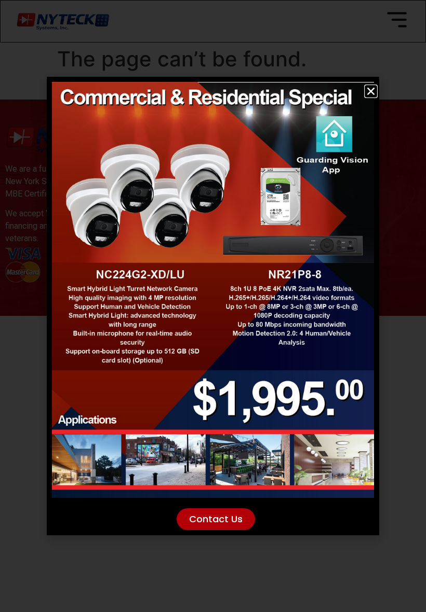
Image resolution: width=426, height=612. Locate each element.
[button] (371, 91)
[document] (213, 306)
